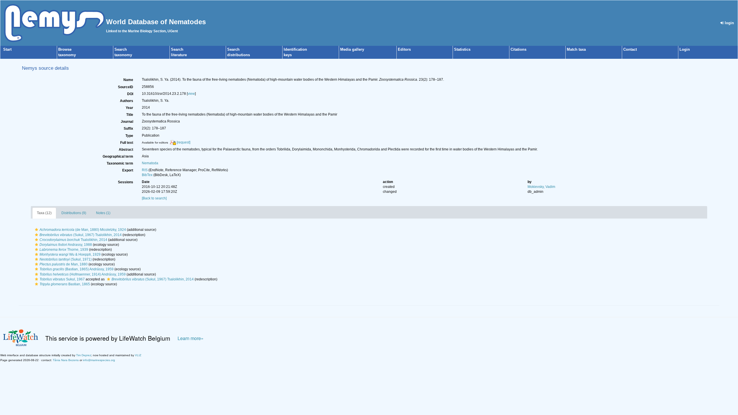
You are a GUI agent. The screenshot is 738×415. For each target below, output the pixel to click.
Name (128, 80)
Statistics (462, 49)
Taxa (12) (44, 213)
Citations (518, 49)
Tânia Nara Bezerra (66, 360)
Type (129, 136)
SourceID (125, 87)
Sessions (125, 182)
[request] (183, 142)
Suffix (128, 129)
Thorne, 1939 (63, 250)
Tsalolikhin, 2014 (73, 240)
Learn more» (191, 338)
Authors (126, 101)
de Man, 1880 (63, 264)
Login (684, 49)
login (729, 23)
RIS (145, 170)
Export (127, 170)
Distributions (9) (73, 213)
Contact (630, 49)
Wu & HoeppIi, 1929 (70, 254)
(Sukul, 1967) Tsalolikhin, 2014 (80, 235)
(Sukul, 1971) (65, 259)
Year (129, 108)
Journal (127, 122)
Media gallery (352, 49)
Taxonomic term (120, 163)
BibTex (147, 175)
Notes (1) (103, 213)
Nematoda (150, 163)
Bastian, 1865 (64, 284)
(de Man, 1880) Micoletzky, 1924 (82, 230)
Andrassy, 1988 (65, 245)
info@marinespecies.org (99, 360)
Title (129, 115)
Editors (404, 49)
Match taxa (576, 49)
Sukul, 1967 (62, 279)
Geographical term (118, 156)
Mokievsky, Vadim (541, 187)
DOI (130, 94)
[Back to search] (154, 198)
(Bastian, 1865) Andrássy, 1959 (76, 269)
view (191, 94)
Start (7, 49)
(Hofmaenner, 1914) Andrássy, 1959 (82, 274)
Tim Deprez (83, 355)
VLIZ (138, 355)
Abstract (126, 150)
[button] (36, 229)
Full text (126, 143)
